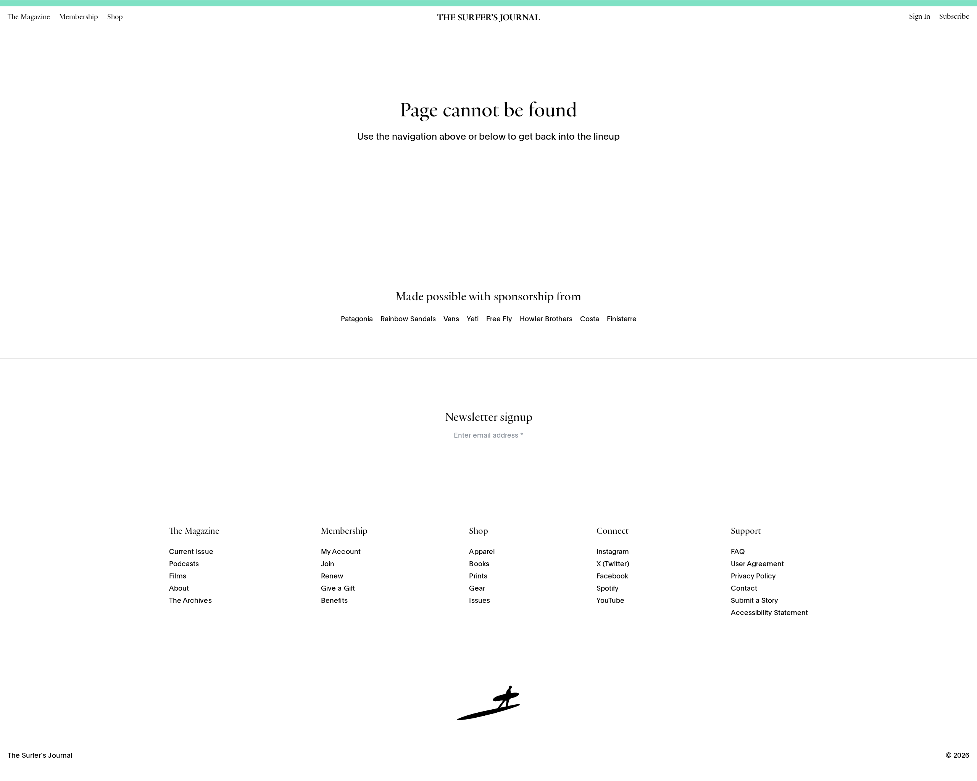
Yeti (473, 319)
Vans (451, 319)
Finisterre (622, 319)
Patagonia (357, 319)
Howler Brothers (546, 319)
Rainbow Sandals (408, 319)
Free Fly (499, 319)
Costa (589, 319)
